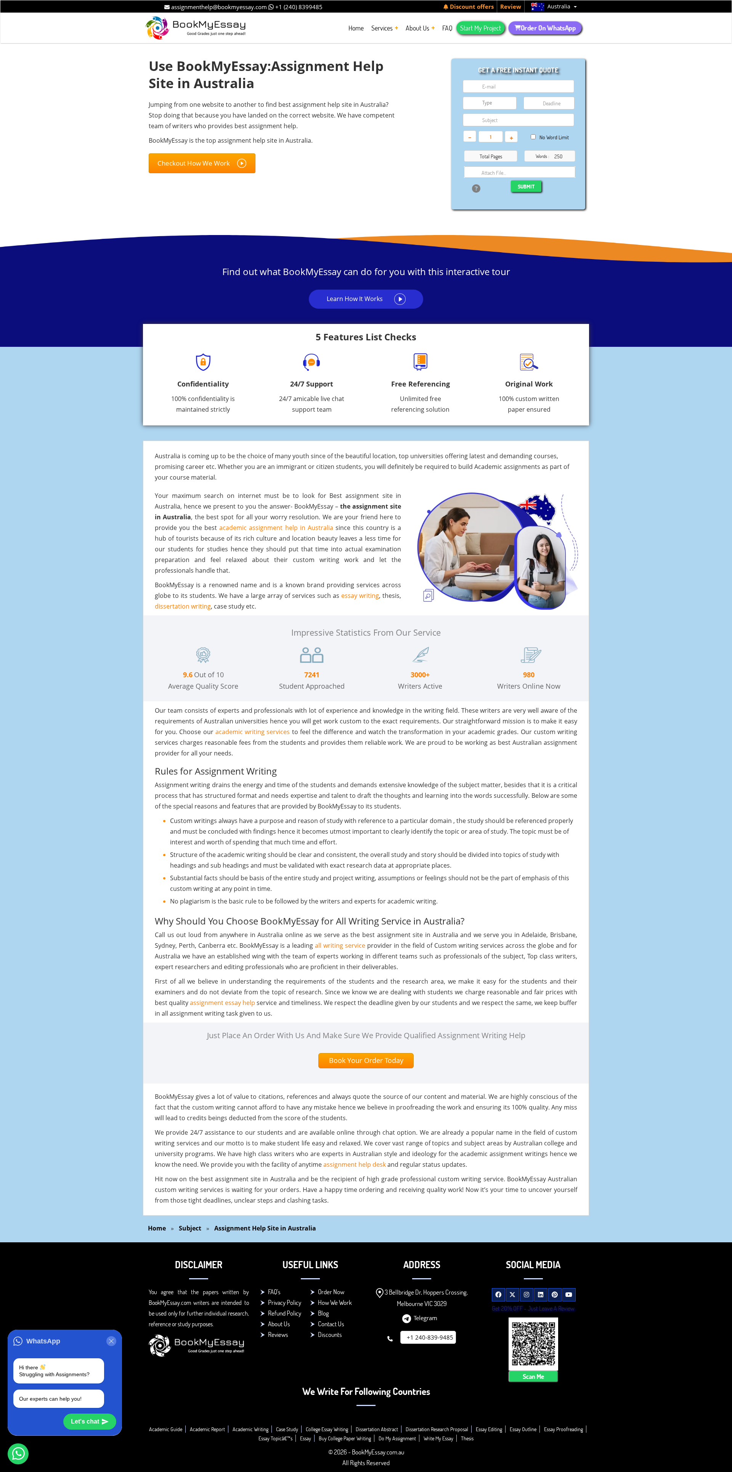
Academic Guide (165, 1429)
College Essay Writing (327, 1429)
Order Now (331, 1291)
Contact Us (331, 1323)
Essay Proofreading (563, 1429)
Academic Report (207, 1429)
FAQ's (274, 1291)
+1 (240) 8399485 (298, 7)
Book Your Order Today (366, 1060)
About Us (279, 1323)
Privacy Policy (284, 1302)
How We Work (335, 1302)
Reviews (278, 1334)
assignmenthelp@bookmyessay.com (218, 7)
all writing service (340, 945)
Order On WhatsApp (548, 28)
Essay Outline (523, 1429)
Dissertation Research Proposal (437, 1429)
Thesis (467, 1438)
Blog (323, 1313)
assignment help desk (354, 1164)
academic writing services (252, 732)
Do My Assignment (397, 1438)
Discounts (330, 1334)
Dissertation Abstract (377, 1429)
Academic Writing (250, 1429)
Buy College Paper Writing (345, 1438)
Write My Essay (438, 1438)
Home (157, 1228)
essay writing (360, 595)
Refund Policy (284, 1313)
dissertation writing (183, 606)
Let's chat (85, 1421)
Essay (305, 1438)
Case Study (287, 1429)
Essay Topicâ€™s (275, 1438)
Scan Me (533, 1376)
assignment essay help (222, 1003)
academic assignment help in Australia (276, 527)
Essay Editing (489, 1429)
